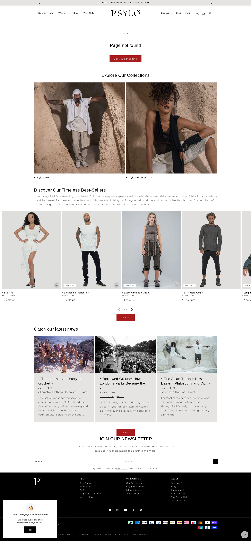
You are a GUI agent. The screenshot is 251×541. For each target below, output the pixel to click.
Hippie (84, 392)
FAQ (82, 490)
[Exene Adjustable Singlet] (151, 250)
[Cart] (210, 13)
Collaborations (134, 490)
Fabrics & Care (88, 487)
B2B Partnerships (135, 483)
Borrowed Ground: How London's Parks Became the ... (124, 381)
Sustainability (179, 490)
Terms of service (104, 534)
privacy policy (122, 468)
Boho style (71, 392)
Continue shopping (125, 58)
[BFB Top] (31, 250)
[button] (47, 13)
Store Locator (179, 494)
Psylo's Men (43, 177)
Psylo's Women (137, 177)
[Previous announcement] (39, 3)
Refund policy (73, 534)
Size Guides (86, 483)
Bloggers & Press (135, 487)
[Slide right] (132, 309)
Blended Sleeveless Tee (76, 292)
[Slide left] (119, 309)
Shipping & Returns (91, 494)
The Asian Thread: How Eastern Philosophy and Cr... (184, 381)
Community (107, 396)
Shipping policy (121, 534)
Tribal (191, 392)
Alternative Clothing (50, 392)
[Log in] (203, 13)
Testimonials (178, 501)
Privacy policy (88, 534)
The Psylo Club (179, 497)
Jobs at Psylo (133, 494)
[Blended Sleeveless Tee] (91, 250)
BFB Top (9, 292)
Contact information (140, 534)
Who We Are (178, 483)
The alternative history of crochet (59, 381)
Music (120, 396)
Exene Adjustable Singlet (136, 292)
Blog (173, 487)
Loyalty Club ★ (88, 497)
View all (125, 317)
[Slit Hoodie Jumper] (211, 250)
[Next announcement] (211, 3)
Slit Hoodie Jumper (193, 292)
